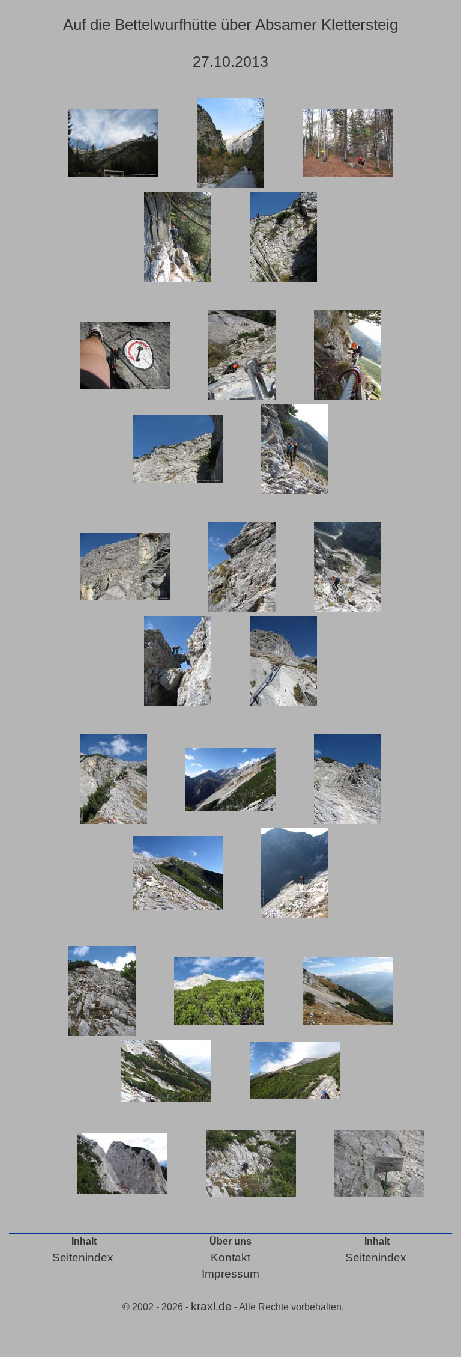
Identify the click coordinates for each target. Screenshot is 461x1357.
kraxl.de (211, 1306)
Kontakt (230, 1257)
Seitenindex (82, 1257)
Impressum (230, 1273)
